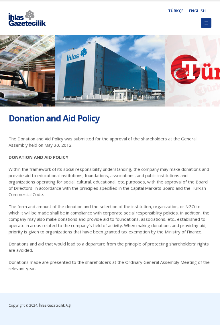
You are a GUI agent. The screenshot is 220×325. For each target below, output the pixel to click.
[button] (206, 23)
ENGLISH (197, 10)
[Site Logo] (27, 18)
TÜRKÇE (175, 10)
